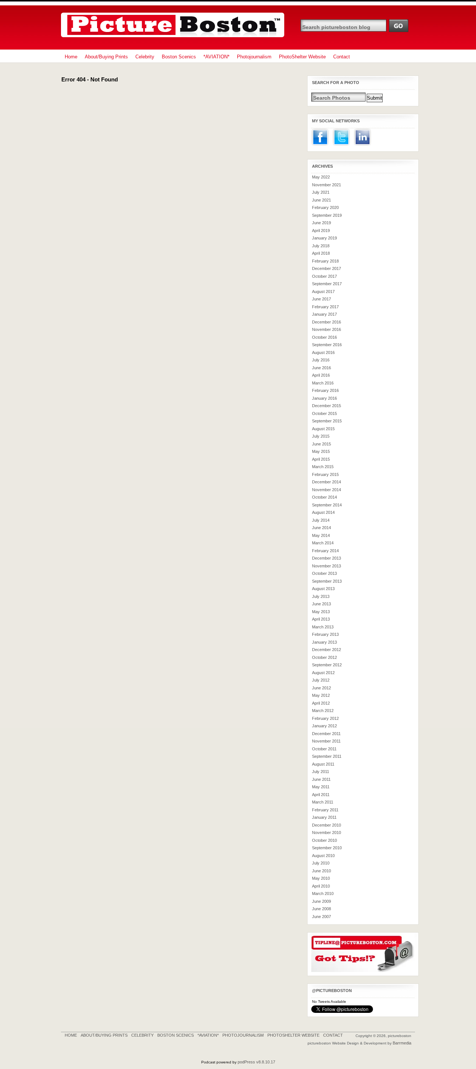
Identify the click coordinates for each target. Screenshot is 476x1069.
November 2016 (326, 329)
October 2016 (324, 337)
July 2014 (320, 520)
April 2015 (321, 459)
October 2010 (324, 840)
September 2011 (326, 756)
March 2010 (323, 893)
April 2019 (321, 230)
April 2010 (321, 886)
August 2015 (323, 428)
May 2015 (321, 451)
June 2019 (321, 222)
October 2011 (324, 749)
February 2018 (325, 261)
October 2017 (324, 276)
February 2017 (325, 307)
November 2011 (326, 741)
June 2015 (321, 444)
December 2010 (326, 825)
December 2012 (326, 649)
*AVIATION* (216, 56)
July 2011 (320, 771)
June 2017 (321, 299)
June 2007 (321, 916)
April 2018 (321, 253)
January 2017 (324, 314)
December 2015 (326, 405)
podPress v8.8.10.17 (256, 1062)
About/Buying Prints (106, 56)
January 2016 (324, 398)
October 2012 (324, 657)
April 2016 (321, 375)
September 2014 (327, 505)
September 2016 (327, 344)
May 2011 (320, 787)
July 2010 (320, 863)
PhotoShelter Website (302, 56)
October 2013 (324, 573)
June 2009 (321, 901)
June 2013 (321, 604)
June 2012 (321, 688)
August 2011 (323, 764)
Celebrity (144, 56)
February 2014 (325, 550)
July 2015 (320, 436)
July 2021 (320, 192)
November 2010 (326, 832)
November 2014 (326, 489)
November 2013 (326, 566)
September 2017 (327, 283)
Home (71, 56)
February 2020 (325, 207)
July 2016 (320, 360)
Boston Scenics (179, 56)
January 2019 (324, 238)
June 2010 (321, 871)
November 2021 (326, 185)
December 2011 (326, 733)
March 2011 (322, 802)
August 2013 (323, 588)
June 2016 (321, 368)
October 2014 (324, 497)
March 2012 (323, 710)
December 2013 (326, 558)
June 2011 (321, 779)
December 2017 (326, 268)
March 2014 (323, 543)
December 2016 (326, 322)
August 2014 (323, 512)
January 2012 (324, 726)
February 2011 (325, 810)
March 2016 (323, 383)
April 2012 (321, 703)
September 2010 (327, 848)
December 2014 (326, 482)
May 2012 (321, 695)
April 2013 (321, 619)
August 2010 (323, 855)
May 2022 (321, 177)
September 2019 (327, 215)
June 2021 (321, 200)
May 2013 (321, 611)
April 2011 (320, 794)
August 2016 (323, 352)
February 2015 (325, 474)
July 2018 (320, 246)
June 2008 (321, 909)
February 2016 (325, 390)
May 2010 (321, 878)
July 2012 (320, 680)
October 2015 (324, 413)
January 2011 (324, 817)
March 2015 (323, 466)
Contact (341, 56)
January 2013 (324, 642)
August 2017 (323, 291)
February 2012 (325, 718)
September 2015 (327, 421)
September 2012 (327, 665)
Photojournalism (254, 56)
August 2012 (323, 672)
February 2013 (325, 634)
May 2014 (321, 535)
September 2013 (327, 581)
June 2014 (321, 527)
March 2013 (323, 627)
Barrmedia (402, 1043)
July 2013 (320, 596)
